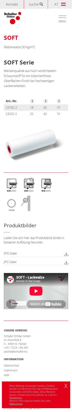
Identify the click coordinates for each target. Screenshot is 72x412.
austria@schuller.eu (15, 351)
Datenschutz (11, 365)
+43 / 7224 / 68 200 (16, 347)
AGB (6, 375)
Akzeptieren (15, 397)
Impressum (10, 370)
